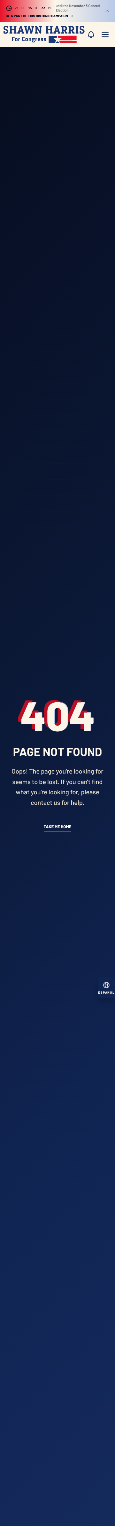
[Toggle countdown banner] (107, 11)
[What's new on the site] (91, 34)
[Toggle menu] (105, 34)
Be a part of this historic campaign (37, 16)
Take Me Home (57, 826)
